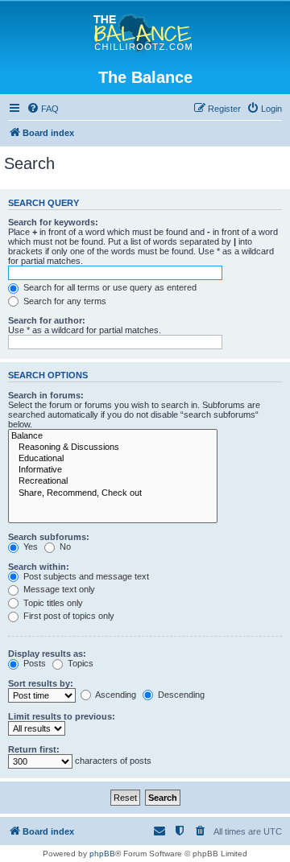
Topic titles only (52, 603)
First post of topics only (67, 616)
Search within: (38, 566)
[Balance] (113, 436)
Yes (29, 546)
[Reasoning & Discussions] (113, 447)
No (64, 546)
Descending (180, 694)
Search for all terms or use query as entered (109, 287)
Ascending (114, 694)
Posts (33, 663)
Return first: (34, 749)
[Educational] (113, 458)
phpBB (102, 853)
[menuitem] (43, 108)
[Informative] (113, 470)
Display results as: (47, 653)
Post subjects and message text (85, 576)
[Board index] (145, 34)
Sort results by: (40, 683)
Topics (79, 663)
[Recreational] (113, 481)
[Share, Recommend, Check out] (113, 493)
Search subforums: (48, 537)
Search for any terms (63, 301)
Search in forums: (46, 395)
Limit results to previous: (61, 716)
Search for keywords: (53, 222)
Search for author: (46, 320)
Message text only (58, 589)
